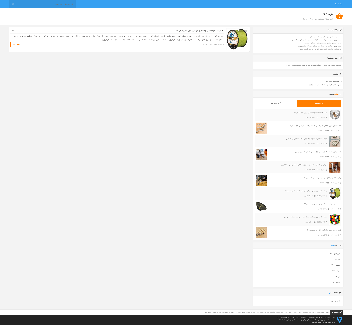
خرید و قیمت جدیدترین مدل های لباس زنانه (316, 312)
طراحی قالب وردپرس (329, 322)
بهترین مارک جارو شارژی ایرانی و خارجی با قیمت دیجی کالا (322, 177)
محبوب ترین (274, 103)
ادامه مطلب (16, 44)
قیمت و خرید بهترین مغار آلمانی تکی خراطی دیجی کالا (323, 230)
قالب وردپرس (335, 301)
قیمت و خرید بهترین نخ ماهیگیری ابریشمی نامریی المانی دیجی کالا (198, 30)
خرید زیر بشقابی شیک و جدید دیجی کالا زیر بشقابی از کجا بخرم (322, 43)
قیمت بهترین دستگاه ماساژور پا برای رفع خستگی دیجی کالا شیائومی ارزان (320, 46)
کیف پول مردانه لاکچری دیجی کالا (245, 312)
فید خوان (314, 322)
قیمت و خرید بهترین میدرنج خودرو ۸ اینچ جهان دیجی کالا (322, 204)
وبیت (319, 322)
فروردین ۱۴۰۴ (335, 253)
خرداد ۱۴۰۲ (336, 282)
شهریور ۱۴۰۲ (335, 265)
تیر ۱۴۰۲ (337, 276)
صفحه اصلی (338, 4)
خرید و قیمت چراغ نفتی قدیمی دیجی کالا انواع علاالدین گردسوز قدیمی (320, 49)
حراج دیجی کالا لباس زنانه (293, 312)
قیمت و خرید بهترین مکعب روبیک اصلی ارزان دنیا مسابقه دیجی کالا (305, 217)
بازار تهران (317, 317)
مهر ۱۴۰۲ (337, 259)
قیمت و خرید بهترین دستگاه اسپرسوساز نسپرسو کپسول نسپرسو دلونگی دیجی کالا (310, 65)
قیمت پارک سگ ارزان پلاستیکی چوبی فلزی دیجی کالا (325, 37)
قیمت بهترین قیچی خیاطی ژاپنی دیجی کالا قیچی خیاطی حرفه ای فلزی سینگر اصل (316, 40)
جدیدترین (318, 103)
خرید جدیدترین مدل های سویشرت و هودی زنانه (219, 312)
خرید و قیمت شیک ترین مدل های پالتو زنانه (270, 312)
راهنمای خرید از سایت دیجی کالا (212, 44)
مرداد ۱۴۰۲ (336, 270)
